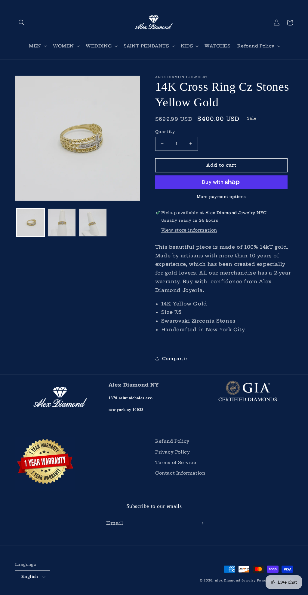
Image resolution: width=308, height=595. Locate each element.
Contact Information (180, 473)
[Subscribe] (201, 523)
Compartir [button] (174, 358)
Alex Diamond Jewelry (235, 580)
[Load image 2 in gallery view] (61, 222)
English (29, 576)
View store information (189, 230)
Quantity (165, 131)
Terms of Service (175, 462)
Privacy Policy (172, 452)
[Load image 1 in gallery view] (31, 222)
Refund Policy (172, 441)
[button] (21, 22)
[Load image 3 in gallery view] (93, 222)
